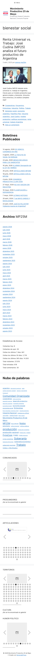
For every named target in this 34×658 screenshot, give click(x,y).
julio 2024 (6, 303)
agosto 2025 (7, 264)
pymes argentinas (8, 439)
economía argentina (18, 403)
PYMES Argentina (23, 435)
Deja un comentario (12, 125)
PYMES (15, 435)
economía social (8, 408)
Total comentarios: (10, 368)
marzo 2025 (7, 279)
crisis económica (17, 399)
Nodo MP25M (14, 423)
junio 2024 (6, 307)
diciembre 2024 (8, 288)
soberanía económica (22, 442)
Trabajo (28, 108)
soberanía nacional (9, 445)
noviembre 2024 (9, 291)
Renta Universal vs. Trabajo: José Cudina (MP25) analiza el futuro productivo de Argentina (17, 48)
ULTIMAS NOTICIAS (20, 195)
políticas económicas (18, 119)
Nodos (22, 423)
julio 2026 (6, 230)
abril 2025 (6, 276)
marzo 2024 (7, 316)
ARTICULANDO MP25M (22, 171)
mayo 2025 (7, 273)
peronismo (6, 426)
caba (23, 388)
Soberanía (20, 438)
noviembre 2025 (9, 254)
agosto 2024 (7, 300)
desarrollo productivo (20, 401)
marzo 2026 (7, 242)
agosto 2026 (7, 227)
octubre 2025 (8, 257)
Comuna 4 (5, 393)
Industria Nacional (10, 413)
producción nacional (11, 432)
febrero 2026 (7, 245)
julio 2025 (6, 267)
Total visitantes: (9, 361)
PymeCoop (7, 435)
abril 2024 (6, 313)
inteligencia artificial (23, 413)
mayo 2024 (7, 310)
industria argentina (24, 410)
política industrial (15, 426)
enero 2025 (7, 285)
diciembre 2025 (8, 251)
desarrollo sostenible (7, 403)
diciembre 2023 (8, 322)
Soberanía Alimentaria (8, 442)
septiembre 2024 (9, 297)
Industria (15, 108)
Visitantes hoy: (8, 346)
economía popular (19, 406)
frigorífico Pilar (16, 114)
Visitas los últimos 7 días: (12, 352)
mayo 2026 (7, 236)
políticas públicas (24, 426)
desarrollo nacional (7, 401)
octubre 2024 (8, 294)
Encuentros (20, 105)
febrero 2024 (7, 319)
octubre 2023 (8, 328)
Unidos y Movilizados (10, 448)
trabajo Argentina (16, 122)
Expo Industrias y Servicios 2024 (11, 410)
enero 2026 (7, 248)
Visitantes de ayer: (10, 349)
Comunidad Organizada (16, 395)
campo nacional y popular (9, 390)
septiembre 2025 (9, 260)
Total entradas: (8, 364)
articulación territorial (16, 388)
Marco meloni (21, 415)
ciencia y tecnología (22, 390)
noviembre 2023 (9, 325)
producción (10, 429)
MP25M (6, 423)
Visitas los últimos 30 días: (13, 355)
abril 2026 (6, 239)
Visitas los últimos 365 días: (13, 358)
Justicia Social (13, 415)
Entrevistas (7, 108)
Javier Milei (6, 415)
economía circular (7, 406)
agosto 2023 (7, 331)
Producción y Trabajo (25, 432)
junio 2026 (6, 233)
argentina (6, 388)
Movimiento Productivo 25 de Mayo (19, 11)
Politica (21, 108)
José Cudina (15, 116)
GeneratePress (21, 655)
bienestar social (11, 111)
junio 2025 (6, 270)
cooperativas (7, 399)
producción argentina (23, 429)
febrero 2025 (7, 282)
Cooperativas (10, 105)
